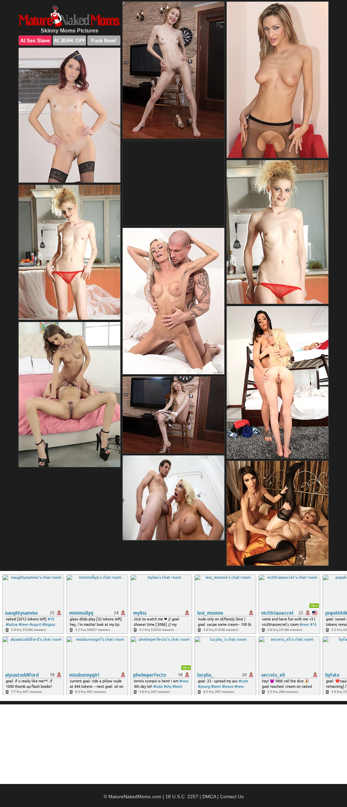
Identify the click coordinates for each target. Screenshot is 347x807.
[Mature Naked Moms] (69, 16)
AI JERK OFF (69, 40)
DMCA (209, 796)
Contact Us (232, 796)
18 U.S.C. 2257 (181, 796)
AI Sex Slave (35, 40)
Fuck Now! (104, 40)
